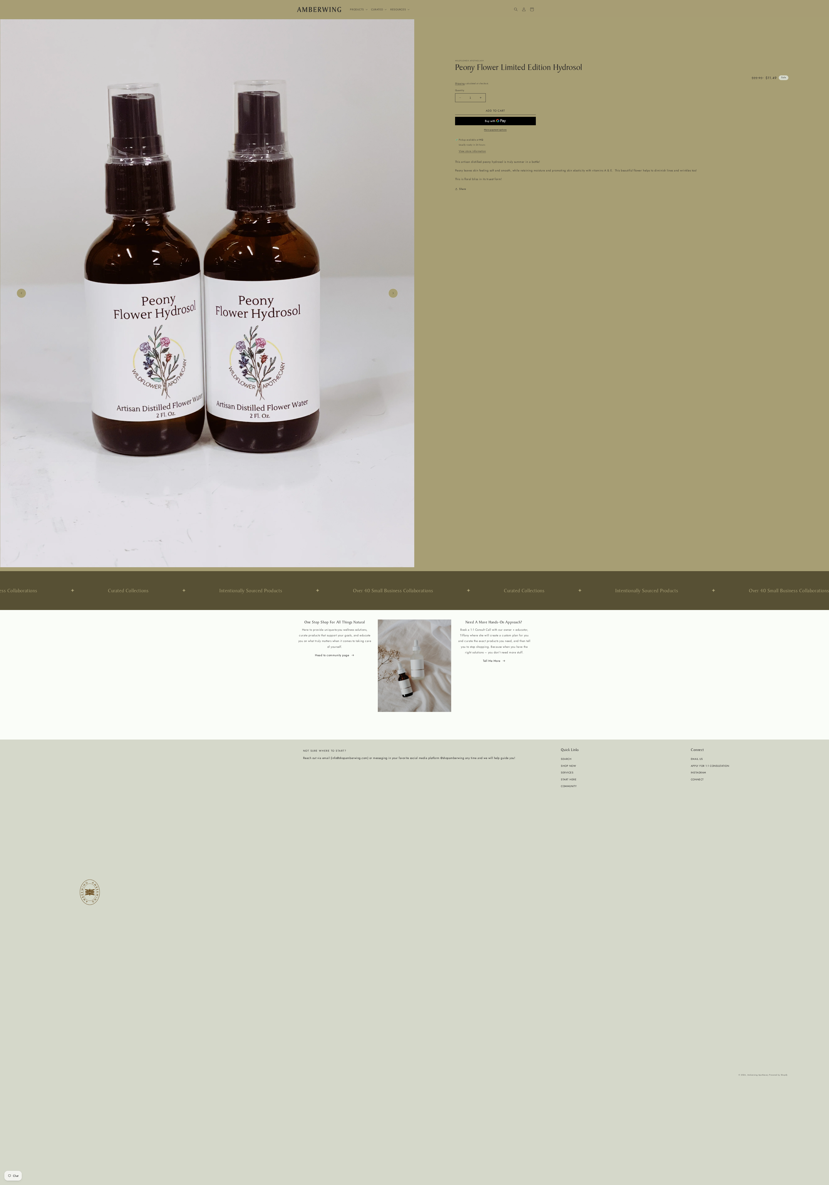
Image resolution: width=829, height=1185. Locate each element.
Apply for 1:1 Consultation (710, 766)
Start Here (568, 779)
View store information (472, 151)
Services (567, 772)
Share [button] (462, 189)
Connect (697, 779)
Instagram (698, 772)
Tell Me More (491, 661)
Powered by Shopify (778, 1075)
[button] (358, 9)
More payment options (495, 129)
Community (569, 786)
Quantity (459, 90)
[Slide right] (393, 293)
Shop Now (568, 766)
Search (566, 759)
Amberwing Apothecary (758, 1075)
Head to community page (332, 655)
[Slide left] (21, 293)
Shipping (460, 83)
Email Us (697, 759)
